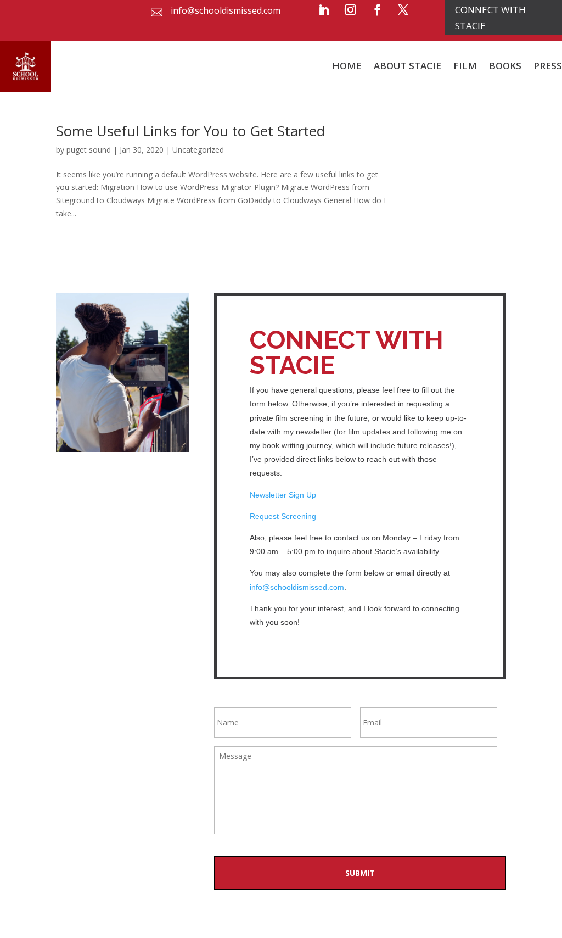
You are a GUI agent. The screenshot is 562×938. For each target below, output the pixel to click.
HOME (347, 65)
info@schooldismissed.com (297, 587)
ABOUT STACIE (407, 65)
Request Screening (284, 516)
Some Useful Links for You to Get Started (190, 131)
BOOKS (505, 65)
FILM (465, 65)
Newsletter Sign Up (284, 494)
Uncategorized (198, 149)
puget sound (88, 149)
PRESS (547, 65)
